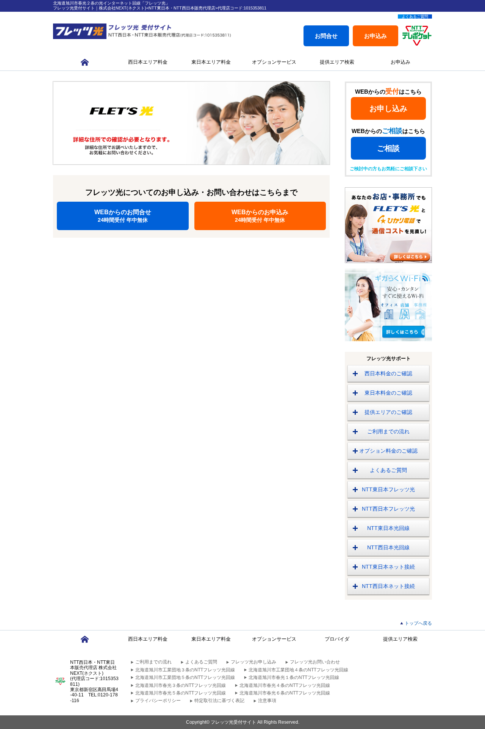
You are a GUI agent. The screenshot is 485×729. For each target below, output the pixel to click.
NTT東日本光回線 (388, 528)
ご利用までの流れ (388, 431)
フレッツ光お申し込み (253, 662)
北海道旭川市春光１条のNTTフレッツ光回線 (294, 677)
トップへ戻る (418, 623)
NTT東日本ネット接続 (388, 567)
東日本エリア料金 (211, 62)
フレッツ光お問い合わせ (315, 662)
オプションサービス (274, 62)
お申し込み (388, 108)
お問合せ (326, 36)
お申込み (375, 36)
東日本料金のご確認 (388, 393)
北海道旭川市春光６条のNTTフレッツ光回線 (284, 693)
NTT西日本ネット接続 (388, 586)
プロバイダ (337, 639)
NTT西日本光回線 (388, 547)
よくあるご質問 (415, 16)
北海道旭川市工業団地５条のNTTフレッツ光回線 (185, 677)
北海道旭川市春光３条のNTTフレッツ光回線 (180, 685)
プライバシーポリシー (158, 700)
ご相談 (388, 148)
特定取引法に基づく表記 (219, 700)
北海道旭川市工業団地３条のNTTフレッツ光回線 (185, 670)
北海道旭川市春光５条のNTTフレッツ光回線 (180, 693)
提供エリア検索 (337, 62)
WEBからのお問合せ (122, 216)
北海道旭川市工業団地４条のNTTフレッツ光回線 (298, 670)
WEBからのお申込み (260, 216)
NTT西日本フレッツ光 (388, 509)
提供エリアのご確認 (388, 412)
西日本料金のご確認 (388, 373)
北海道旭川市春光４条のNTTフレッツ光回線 (284, 685)
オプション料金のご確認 (388, 451)
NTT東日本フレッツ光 (388, 489)
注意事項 (267, 700)
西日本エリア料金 (147, 62)
